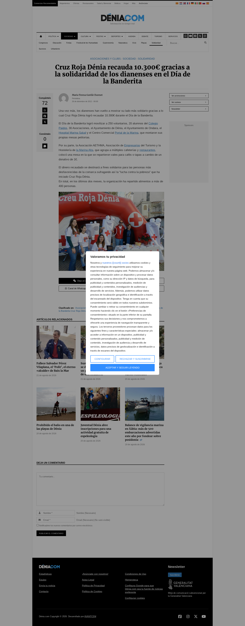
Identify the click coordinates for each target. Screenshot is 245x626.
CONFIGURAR (102, 359)
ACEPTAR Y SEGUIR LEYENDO (123, 367)
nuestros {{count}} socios (115, 262)
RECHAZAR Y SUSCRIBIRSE (135, 359)
